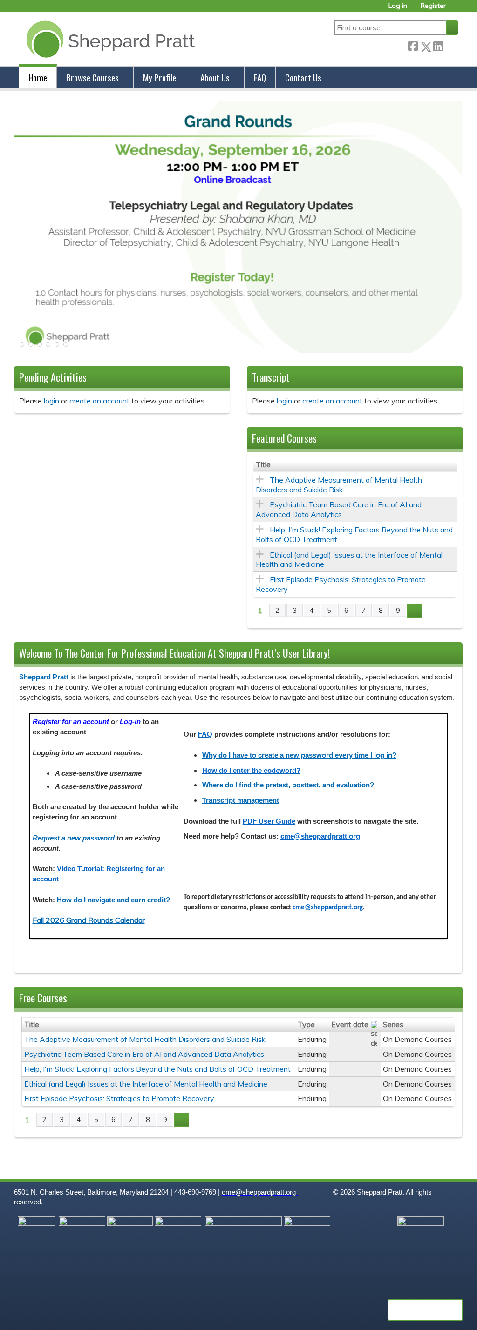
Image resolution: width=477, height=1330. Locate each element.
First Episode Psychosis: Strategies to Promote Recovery (119, 1098)
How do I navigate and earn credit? (113, 900)
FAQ (260, 77)
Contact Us (303, 77)
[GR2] (238, 350)
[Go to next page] (414, 611)
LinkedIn (438, 45)
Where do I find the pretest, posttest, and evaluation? (288, 785)
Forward (450, 45)
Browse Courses (92, 77)
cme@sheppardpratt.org (320, 836)
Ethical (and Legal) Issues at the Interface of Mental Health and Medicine (145, 1083)
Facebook (412, 45)
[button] (21, 347)
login (51, 400)
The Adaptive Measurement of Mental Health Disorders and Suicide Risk (339, 484)
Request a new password (74, 838)
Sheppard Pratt (43, 677)
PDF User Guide (269, 821)
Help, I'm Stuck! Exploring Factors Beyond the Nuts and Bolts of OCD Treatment (157, 1069)
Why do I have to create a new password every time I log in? (299, 755)
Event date (349, 1024)
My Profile (159, 77)
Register (433, 5)
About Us (215, 77)
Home (37, 77)
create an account (99, 400)
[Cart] (455, 9)
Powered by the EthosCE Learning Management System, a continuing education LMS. (425, 1310)
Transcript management (240, 800)
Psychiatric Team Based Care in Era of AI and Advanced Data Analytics (339, 509)
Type (306, 1024)
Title (263, 464)
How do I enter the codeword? (251, 770)
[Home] (109, 39)
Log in (397, 5)
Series (393, 1024)
